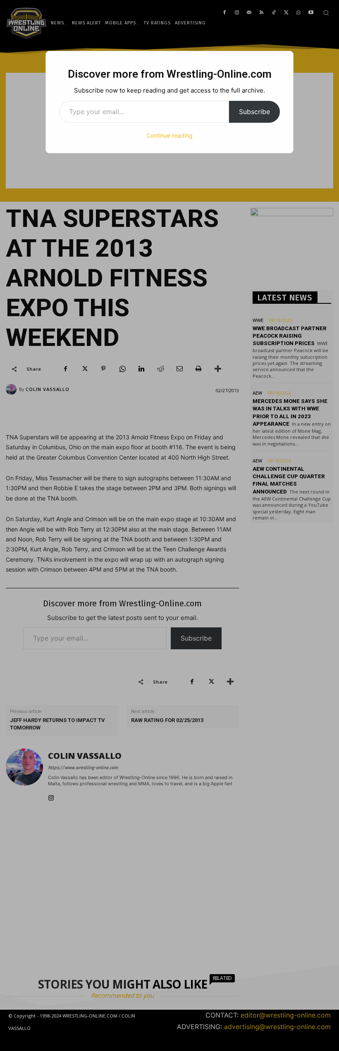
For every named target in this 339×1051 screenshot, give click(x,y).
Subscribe (254, 111)
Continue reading (169, 135)
